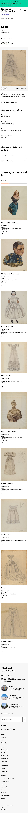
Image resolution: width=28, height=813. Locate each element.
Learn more (14, 5)
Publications (4, 798)
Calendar (3, 753)
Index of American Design (7, 123)
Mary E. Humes (5, 42)
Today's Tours (4, 755)
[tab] (5, 181)
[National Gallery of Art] (14, 669)
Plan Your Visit (4, 750)
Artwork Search (5, 781)
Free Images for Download (7, 778)
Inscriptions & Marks (7, 156)
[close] (26, 2)
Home (2, 18)
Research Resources (7, 161)
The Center (4, 784)
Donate (3, 768)
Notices (2, 807)
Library (3, 789)
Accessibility (4, 758)
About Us (3, 737)
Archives (3, 792)
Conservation (4, 787)
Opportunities (4, 771)
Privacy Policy (4, 809)
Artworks (7, 18)
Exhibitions (4, 761)
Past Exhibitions (5, 795)
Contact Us (4, 743)
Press (2, 740)
